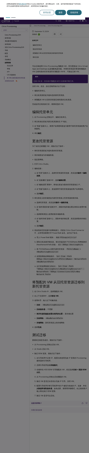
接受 (61, 12)
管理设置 (47, 12)
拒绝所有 (74, 12)
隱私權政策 (22, 4)
